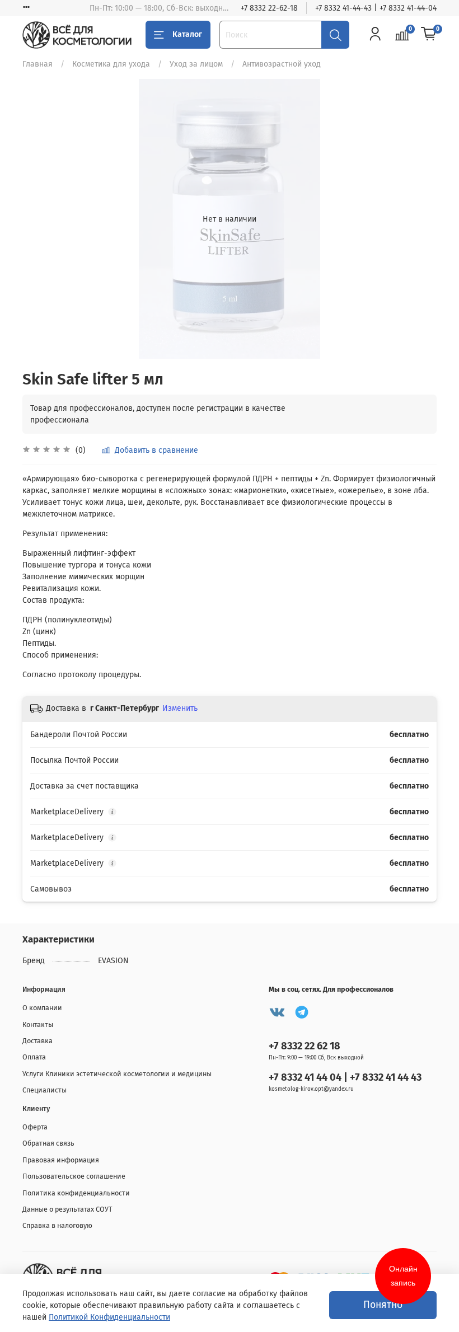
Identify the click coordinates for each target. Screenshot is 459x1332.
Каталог (187, 34)
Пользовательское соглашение (73, 1176)
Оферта (35, 1127)
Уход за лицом (196, 64)
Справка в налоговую (57, 1225)
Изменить (180, 708)
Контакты (37, 1024)
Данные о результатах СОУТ (67, 1209)
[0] (429, 35)
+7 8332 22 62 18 (304, 1046)
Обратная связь (48, 1143)
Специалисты (44, 1090)
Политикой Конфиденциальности (109, 1317)
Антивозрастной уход (281, 64)
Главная (37, 64)
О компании (42, 1007)
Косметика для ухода (111, 64)
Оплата (34, 1057)
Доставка (37, 1040)
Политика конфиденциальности (76, 1193)
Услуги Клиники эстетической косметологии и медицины (117, 1074)
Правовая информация (60, 1160)
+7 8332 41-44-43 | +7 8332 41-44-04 (376, 8)
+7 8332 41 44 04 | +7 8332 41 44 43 (345, 1077)
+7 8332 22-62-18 (269, 8)
